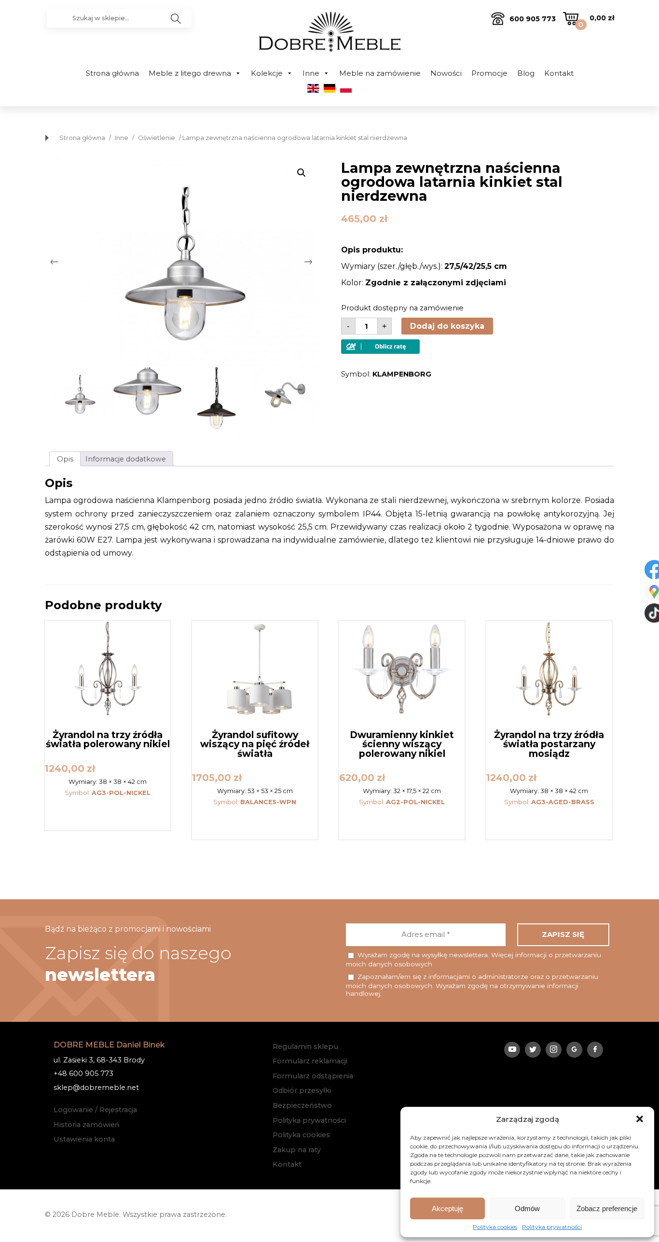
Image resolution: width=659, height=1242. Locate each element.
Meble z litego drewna (190, 73)
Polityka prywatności (552, 1227)
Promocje (489, 73)
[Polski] (346, 90)
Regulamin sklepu (305, 1046)
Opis (65, 459)
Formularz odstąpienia (313, 1076)
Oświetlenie (156, 137)
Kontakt (559, 73)
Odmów (527, 1208)
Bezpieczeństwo (302, 1105)
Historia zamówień (87, 1124)
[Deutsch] (329, 90)
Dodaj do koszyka (447, 326)
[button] (640, 1119)
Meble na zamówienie (380, 73)
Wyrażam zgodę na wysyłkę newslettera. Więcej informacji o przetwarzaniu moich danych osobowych (473, 959)
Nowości (446, 73)
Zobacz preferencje (607, 1208)
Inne (310, 73)
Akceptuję (447, 1208)
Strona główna (112, 73)
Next (308, 262)
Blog (526, 73)
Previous (54, 262)
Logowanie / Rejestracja (95, 1109)
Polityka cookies (495, 1227)
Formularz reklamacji (310, 1061)
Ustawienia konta (84, 1139)
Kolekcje (267, 73)
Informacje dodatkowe (125, 459)
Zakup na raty (297, 1149)
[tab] (65, 458)
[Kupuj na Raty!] (380, 351)
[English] (313, 90)
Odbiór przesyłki (302, 1090)
